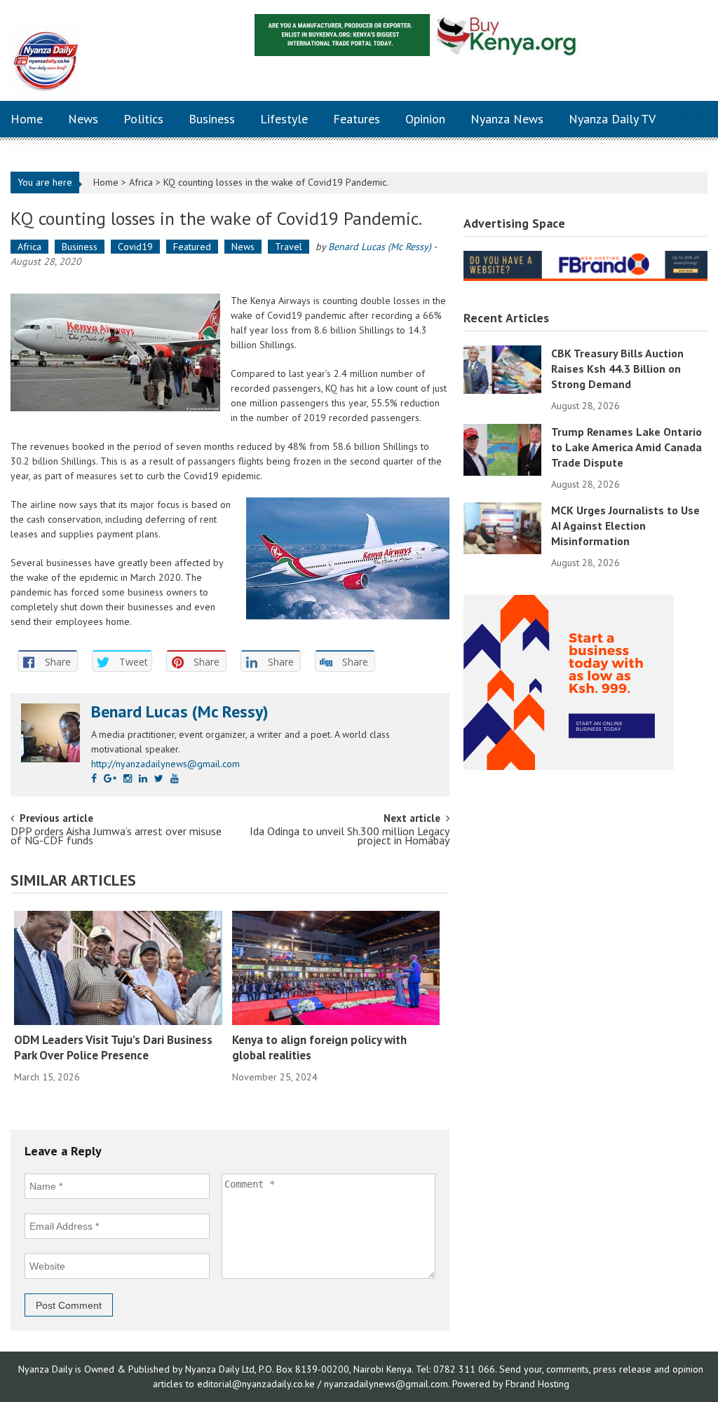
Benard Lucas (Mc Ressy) (379, 246)
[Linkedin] (143, 778)
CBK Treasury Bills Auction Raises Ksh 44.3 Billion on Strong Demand (617, 368)
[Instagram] (127, 778)
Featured (192, 246)
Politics (143, 119)
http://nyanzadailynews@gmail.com (165, 763)
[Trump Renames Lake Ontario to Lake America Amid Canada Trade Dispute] (502, 449)
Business (212, 119)
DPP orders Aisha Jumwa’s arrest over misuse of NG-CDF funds (116, 837)
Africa (141, 182)
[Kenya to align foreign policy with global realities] (336, 968)
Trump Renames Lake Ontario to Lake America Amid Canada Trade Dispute (626, 447)
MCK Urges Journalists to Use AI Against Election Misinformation (625, 525)
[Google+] (110, 778)
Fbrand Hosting (537, 1383)
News (83, 119)
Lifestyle (284, 119)
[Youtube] (174, 778)
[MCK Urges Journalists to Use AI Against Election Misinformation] (502, 527)
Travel (288, 246)
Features (356, 119)
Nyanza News (506, 119)
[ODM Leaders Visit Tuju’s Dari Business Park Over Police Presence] (118, 968)
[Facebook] (94, 778)
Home (27, 119)
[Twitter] (158, 778)
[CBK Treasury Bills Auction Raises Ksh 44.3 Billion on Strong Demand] (502, 368)
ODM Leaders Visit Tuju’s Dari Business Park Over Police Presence (113, 1047)
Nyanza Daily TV (612, 119)
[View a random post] (683, 119)
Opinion (425, 119)
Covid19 (135, 246)
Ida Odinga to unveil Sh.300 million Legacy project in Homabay (349, 837)
